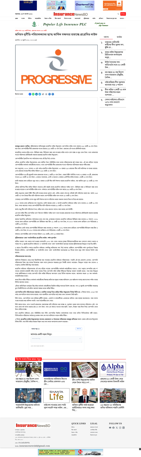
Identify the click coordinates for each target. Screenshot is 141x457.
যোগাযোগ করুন (94, 432)
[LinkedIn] (123, 427)
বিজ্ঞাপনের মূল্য (93, 435)
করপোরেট (77, 18)
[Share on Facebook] (30, 94)
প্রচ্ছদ (16, 18)
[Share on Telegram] (39, 94)
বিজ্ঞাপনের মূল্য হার (112, 18)
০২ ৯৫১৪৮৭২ (24, 442)
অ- (53, 94)
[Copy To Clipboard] (43, 94)
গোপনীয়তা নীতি (93, 430)
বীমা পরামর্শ (58, 18)
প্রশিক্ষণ (101, 18)
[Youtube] (110, 427)
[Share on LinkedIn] (36, 94)
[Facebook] (113, 427)
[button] (119, 14)
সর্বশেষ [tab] (106, 37)
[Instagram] (120, 427)
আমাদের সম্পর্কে (94, 427)
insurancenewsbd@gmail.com (34, 446)
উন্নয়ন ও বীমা (47, 18)
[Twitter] (117, 427)
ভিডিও (30, 18)
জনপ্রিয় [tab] (119, 37)
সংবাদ (23, 18)
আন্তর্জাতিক (38, 18)
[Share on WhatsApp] (33, 94)
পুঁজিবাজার (86, 18)
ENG (123, 14)
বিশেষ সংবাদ (67, 18)
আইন (94, 18)
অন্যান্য (122, 18)
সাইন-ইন (79, 329)
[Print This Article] (46, 94)
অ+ (49, 94)
